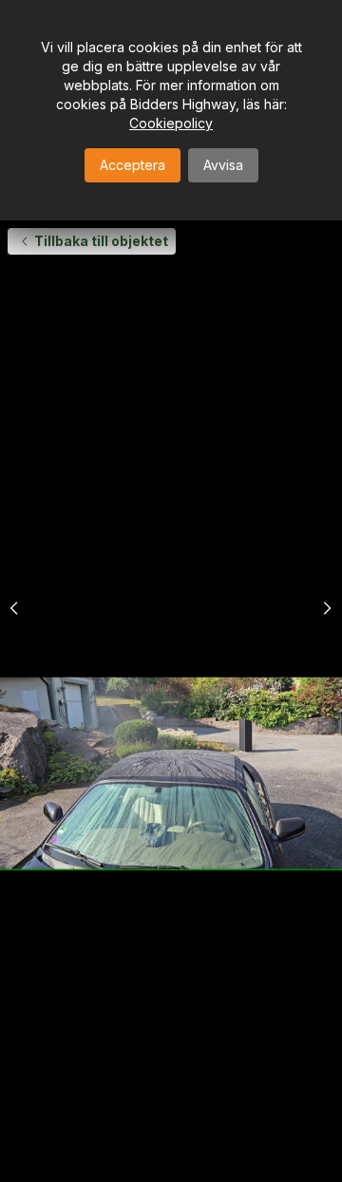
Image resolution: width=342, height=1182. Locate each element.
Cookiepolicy (171, 123)
